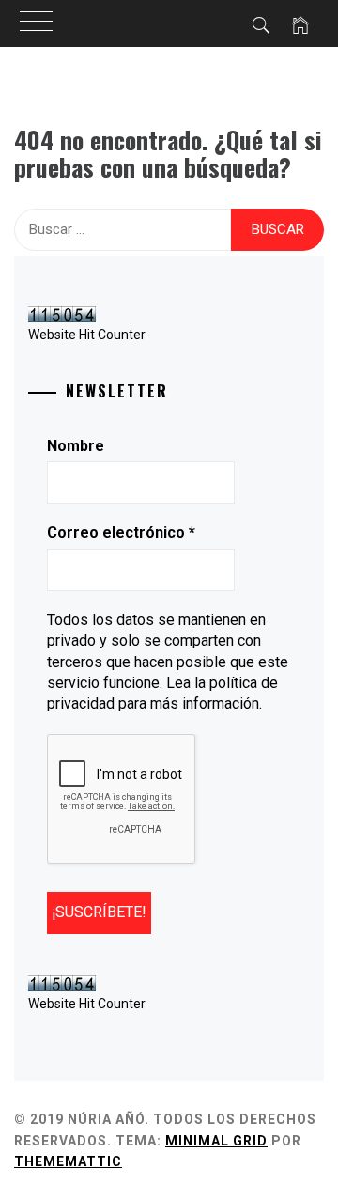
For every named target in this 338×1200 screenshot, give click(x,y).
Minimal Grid (216, 1140)
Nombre (75, 446)
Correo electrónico (121, 532)
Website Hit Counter (87, 334)
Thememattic (68, 1161)
